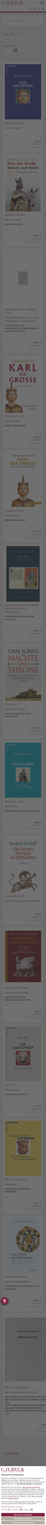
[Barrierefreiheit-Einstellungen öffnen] (4, 1300)
